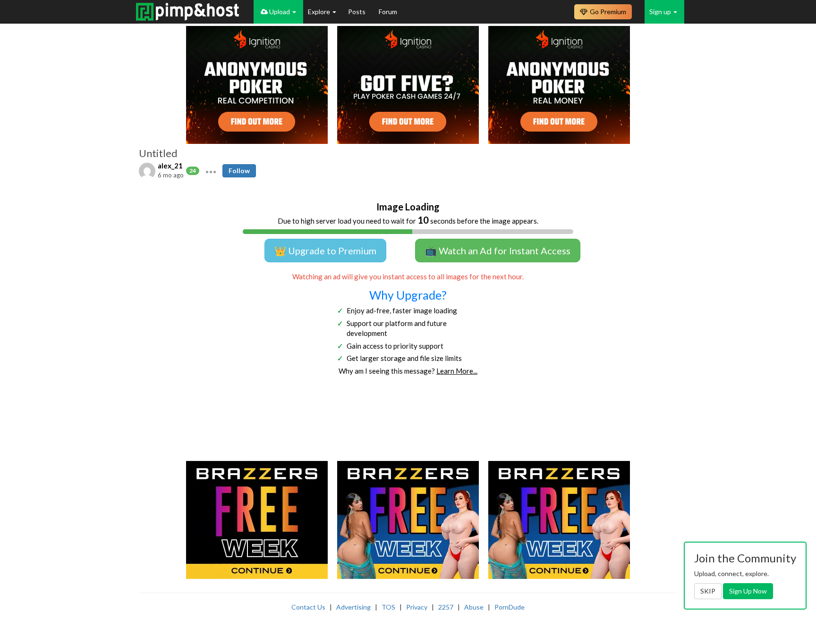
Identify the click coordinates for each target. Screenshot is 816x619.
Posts (357, 12)
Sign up (660, 12)
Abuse (474, 607)
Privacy (416, 607)
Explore (320, 12)
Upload (279, 12)
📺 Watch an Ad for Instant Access (497, 250)
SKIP (707, 591)
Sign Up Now (748, 591)
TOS (388, 607)
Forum (388, 12)
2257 (445, 607)
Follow (239, 171)
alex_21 (170, 165)
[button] (210, 171)
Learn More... (456, 371)
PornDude (509, 607)
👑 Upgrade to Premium (325, 250)
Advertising (353, 607)
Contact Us (308, 607)
